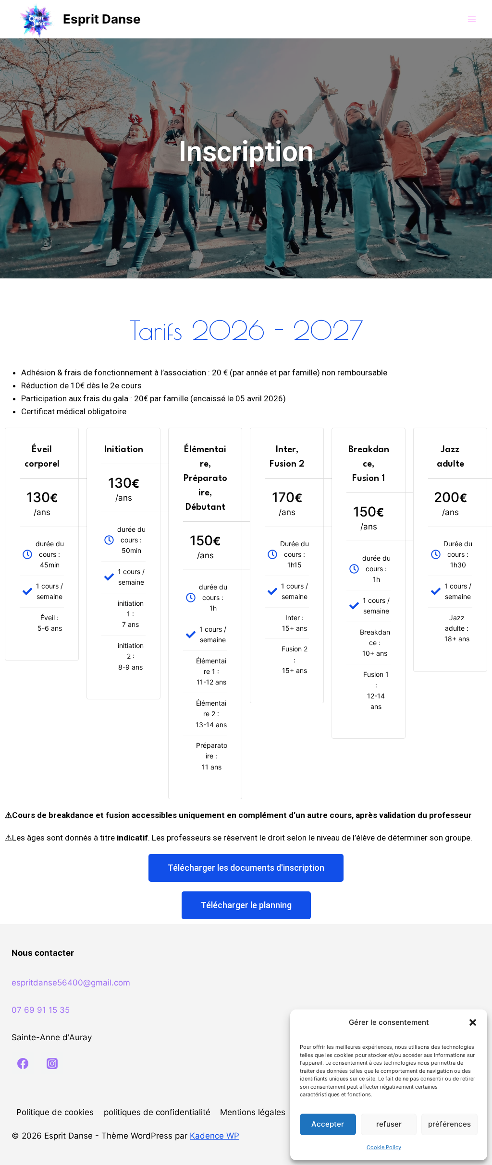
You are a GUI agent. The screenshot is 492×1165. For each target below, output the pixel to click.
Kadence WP (214, 1136)
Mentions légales (252, 1112)
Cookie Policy (384, 1147)
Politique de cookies (55, 1112)
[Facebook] (23, 1063)
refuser (389, 1124)
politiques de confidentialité (157, 1112)
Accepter (327, 1124)
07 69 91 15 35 (41, 1010)
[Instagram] (52, 1063)
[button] (473, 1022)
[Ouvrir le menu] (471, 19)
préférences (449, 1124)
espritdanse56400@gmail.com (71, 982)
